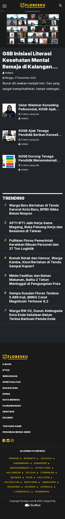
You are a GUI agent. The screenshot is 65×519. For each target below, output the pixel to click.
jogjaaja (46, 458)
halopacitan (11, 482)
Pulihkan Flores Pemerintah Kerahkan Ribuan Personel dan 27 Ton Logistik (34, 244)
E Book (6, 364)
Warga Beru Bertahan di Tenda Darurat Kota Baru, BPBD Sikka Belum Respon (34, 209)
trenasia (13, 458)
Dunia (6, 393)
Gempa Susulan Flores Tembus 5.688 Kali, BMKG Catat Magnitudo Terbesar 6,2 (34, 297)
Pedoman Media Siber (16, 432)
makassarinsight (20, 467)
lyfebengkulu (22, 491)
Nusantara (10, 388)
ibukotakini (30, 482)
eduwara (30, 486)
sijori (29, 477)
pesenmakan (42, 491)
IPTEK (6, 370)
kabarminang (21, 463)
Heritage (8, 411)
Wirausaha (10, 376)
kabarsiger (40, 463)
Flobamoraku (11, 405)
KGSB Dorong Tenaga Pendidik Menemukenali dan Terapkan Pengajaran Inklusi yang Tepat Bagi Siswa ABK (39, 158)
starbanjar (47, 472)
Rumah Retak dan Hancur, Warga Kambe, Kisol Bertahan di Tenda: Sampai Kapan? (35, 262)
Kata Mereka (11, 399)
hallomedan (13, 472)
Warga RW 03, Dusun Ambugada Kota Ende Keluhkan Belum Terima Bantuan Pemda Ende (35, 315)
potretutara (42, 467)
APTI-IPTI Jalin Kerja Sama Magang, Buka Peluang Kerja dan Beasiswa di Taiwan (35, 227)
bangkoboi (14, 486)
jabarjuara (49, 482)
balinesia (16, 477)
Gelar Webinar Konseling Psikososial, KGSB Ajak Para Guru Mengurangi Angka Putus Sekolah (38, 107)
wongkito (30, 458)
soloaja (31, 472)
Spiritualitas (11, 382)
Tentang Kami (11, 426)
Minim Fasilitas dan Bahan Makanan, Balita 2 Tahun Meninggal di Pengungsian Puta (34, 280)
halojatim (43, 477)
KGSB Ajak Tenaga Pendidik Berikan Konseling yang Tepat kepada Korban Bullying (40, 133)
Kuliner (7, 417)
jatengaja (46, 486)
